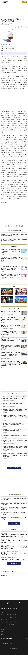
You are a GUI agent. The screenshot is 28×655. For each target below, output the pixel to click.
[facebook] (14, 603)
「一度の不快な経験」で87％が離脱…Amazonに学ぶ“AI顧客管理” (14, 498)
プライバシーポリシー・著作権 (7, 624)
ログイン (18, 1)
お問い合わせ (3, 631)
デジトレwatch (10, 23)
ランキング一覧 (14, 468)
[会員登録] (24, 2)
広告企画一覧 (4, 575)
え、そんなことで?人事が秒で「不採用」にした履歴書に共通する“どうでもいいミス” (14, 239)
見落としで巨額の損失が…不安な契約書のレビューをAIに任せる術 (14, 503)
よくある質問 (3, 626)
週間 (17, 396)
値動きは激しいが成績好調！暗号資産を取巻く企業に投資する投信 (14, 508)
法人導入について (4, 634)
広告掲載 (3, 629)
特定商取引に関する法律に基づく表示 (9, 622)
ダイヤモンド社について (6, 643)
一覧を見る (14, 523)
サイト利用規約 (4, 619)
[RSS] (20, 603)
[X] (7, 603)
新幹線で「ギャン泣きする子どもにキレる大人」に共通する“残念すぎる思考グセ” (14, 234)
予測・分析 (3, 23)
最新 (4, 396)
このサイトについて (5, 612)
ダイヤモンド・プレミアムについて (8, 614)
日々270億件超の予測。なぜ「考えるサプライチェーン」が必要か (14, 513)
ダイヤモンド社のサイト (6, 638)
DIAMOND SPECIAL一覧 (7, 571)
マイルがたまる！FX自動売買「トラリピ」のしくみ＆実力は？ (14, 518)
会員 (24, 396)
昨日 (11, 396)
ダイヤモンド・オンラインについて (9, 608)
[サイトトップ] (6, 2)
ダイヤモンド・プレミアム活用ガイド (9, 617)
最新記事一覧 (14, 563)
